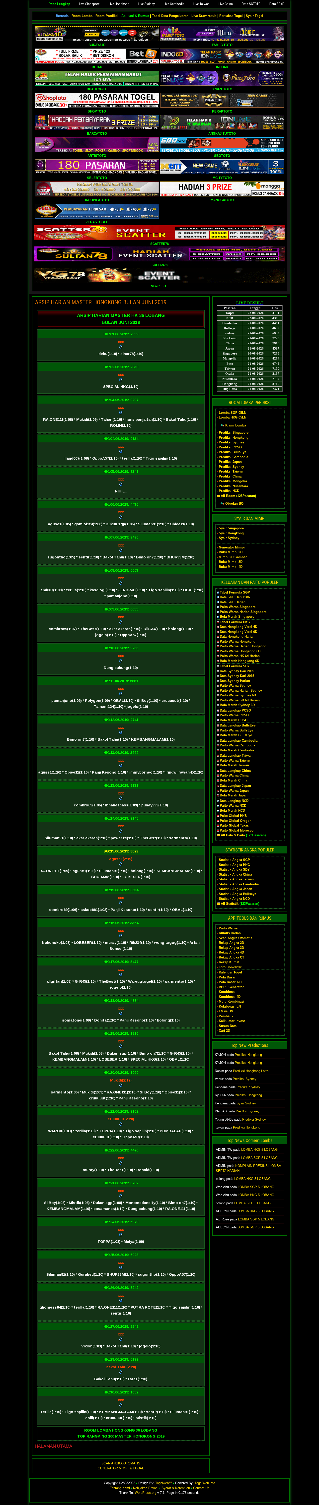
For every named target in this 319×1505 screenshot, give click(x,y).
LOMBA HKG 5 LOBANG (259, 1149)
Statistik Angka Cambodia (239, 884)
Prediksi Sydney (231, 442)
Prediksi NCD (229, 491)
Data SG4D (276, 4)
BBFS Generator (231, 987)
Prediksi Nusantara (233, 486)
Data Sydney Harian (235, 681)
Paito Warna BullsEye (236, 730)
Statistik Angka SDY (234, 869)
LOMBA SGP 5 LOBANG (259, 1158)
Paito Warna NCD (233, 805)
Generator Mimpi (232, 547)
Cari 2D (224, 1030)
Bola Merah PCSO (233, 720)
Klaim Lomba (235, 425)
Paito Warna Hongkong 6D (240, 651)
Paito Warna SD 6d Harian (240, 700)
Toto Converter (230, 967)
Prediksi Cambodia (233, 457)
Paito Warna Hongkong (237, 641)
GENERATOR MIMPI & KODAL (121, 1468)
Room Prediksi (106, 16)
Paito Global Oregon (235, 821)
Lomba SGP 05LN (232, 413)
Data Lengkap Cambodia (238, 740)
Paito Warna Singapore (237, 607)
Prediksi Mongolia (233, 481)
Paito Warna (228, 928)
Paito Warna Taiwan (235, 760)
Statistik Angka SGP (234, 860)
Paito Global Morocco (236, 830)
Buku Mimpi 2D (230, 552)
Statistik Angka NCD (234, 899)
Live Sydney (146, 4)
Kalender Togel (230, 972)
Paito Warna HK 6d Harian (240, 656)
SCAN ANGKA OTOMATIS (120, 1463)
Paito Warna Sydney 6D (238, 695)
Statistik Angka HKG (234, 865)
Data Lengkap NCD (234, 801)
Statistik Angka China (235, 874)
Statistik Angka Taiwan (236, 879)
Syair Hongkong (231, 533)
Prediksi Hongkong (233, 437)
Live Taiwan (201, 4)
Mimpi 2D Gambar (233, 557)
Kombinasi (227, 992)
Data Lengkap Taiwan (236, 755)
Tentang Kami (120, 1488)
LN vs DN (226, 1011)
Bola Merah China (233, 780)
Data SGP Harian (232, 602)
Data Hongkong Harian (237, 636)
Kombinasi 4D (229, 997)
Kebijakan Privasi (145, 1488)
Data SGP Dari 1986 (235, 597)
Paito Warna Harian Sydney (241, 690)
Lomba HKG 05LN (232, 417)
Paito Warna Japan (234, 790)
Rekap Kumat (229, 962)
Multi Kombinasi (231, 1001)
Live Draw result (203, 16)
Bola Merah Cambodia (237, 750)
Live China (226, 4)
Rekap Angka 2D (231, 943)
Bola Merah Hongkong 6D (239, 661)
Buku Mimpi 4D (230, 567)
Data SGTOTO (251, 4)
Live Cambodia (174, 4)
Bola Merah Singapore (237, 616)
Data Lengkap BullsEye (237, 725)
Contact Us (201, 1488)
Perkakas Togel (231, 16)
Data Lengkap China (235, 771)
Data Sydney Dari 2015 (237, 676)
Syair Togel (254, 16)
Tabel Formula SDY (235, 666)
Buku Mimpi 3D (230, 562)
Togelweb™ (163, 1483)
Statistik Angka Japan (235, 889)
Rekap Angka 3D (231, 948)
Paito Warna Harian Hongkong (243, 646)
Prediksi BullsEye (232, 452)
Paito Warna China (234, 775)
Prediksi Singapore (233, 432)
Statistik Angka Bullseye (237, 894)
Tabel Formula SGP (235, 592)
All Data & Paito (233, 835)
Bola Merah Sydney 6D (237, 705)
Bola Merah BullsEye (236, 735)
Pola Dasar (227, 977)
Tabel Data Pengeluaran (170, 16)
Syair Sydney (229, 538)
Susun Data (228, 1026)
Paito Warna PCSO (234, 715)
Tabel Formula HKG (235, 622)
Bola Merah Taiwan (234, 765)
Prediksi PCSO (230, 447)
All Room (228, 496)
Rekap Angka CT (231, 957)
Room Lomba (82, 16)
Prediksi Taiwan (231, 471)
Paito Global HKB (233, 816)
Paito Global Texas (234, 825)
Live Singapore (89, 4)
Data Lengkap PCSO (235, 710)
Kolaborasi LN (230, 1006)
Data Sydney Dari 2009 (237, 671)
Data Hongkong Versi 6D (238, 632)
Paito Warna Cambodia (237, 745)
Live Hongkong (119, 4)
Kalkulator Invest (232, 1021)
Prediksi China (230, 476)
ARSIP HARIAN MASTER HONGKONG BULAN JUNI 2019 (101, 302)
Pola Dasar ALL (231, 982)
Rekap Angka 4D (231, 952)
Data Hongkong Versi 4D (238, 627)
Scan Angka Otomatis (235, 938)
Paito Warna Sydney (235, 685)
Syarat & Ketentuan (175, 1488)
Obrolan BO (234, 503)
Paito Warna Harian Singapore (243, 612)
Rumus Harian (230, 933)
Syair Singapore (231, 528)
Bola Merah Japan (233, 795)
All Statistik (230, 903)
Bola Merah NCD (232, 810)
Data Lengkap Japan (235, 785)
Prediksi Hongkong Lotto (250, 1071)
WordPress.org (145, 1493)
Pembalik (226, 1016)
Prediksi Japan (230, 462)
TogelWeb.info (205, 1483)
